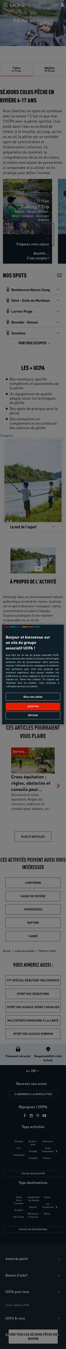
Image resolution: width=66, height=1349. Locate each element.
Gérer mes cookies (33, 696)
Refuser (33, 715)
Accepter (33, 706)
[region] (33, 674)
